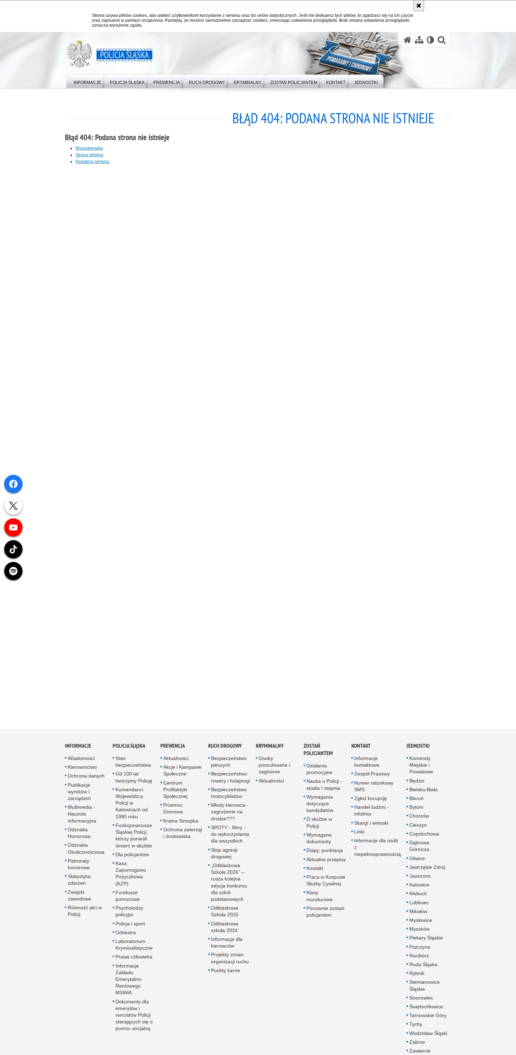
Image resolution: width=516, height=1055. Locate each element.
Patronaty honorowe (79, 867)
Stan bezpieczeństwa (133, 765)
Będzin (416, 784)
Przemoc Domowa (173, 812)
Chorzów (419, 819)
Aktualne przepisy (326, 862)
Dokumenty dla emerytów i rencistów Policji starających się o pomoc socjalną (134, 1018)
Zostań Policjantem (318, 752)
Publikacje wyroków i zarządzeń (79, 794)
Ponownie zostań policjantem (325, 915)
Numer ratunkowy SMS (373, 789)
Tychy (415, 1027)
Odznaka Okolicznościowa (86, 852)
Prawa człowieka (133, 960)
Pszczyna (419, 950)
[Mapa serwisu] (419, 39)
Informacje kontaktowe (366, 765)
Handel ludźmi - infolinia (371, 814)
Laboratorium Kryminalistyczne (134, 948)
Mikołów (418, 914)
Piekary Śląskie (426, 941)
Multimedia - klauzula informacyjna (82, 817)
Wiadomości (81, 761)
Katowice (419, 888)
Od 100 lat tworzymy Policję (133, 780)
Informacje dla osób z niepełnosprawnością (377, 850)
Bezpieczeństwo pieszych (229, 765)
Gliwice (417, 861)
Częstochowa (424, 837)
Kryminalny (270, 749)
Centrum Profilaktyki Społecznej (175, 792)
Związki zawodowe (79, 898)
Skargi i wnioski (371, 826)
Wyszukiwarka (89, 148)
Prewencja (172, 749)
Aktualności (175, 761)
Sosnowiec (421, 1001)
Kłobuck (418, 897)
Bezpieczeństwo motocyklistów (229, 796)
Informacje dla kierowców (227, 945)
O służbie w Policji (319, 826)
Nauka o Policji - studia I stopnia (324, 788)
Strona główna (89, 154)
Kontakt (314, 871)
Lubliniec (419, 906)
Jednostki (418, 749)
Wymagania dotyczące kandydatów (319, 806)
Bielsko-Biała (423, 792)
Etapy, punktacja (324, 854)
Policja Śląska (129, 749)
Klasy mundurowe (319, 899)
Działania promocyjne (319, 772)
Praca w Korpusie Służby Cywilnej (325, 883)
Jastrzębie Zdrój (427, 870)
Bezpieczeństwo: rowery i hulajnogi (230, 780)
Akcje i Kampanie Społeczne (182, 774)
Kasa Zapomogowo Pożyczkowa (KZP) (130, 877)
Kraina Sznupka (180, 824)
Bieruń (416, 801)
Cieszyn (418, 828)
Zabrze (417, 1045)
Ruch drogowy (225, 749)
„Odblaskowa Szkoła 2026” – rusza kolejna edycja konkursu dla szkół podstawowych (229, 885)
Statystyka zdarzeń (79, 883)
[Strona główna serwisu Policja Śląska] (407, 39)
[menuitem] (87, 81)
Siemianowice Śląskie (424, 989)
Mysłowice (420, 923)
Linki (359, 835)
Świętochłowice (426, 1010)
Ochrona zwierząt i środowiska (182, 836)
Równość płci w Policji (85, 914)
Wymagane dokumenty (319, 841)
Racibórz (419, 959)
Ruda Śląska (423, 967)
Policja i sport (130, 927)
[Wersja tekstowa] (430, 39)
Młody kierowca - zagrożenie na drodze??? (230, 815)
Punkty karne (225, 973)
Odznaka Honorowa (79, 836)
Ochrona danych (86, 779)
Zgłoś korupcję (370, 801)
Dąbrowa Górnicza (419, 849)
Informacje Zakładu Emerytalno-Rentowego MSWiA (129, 982)
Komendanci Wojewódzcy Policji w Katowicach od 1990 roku (131, 806)
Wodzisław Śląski (428, 1036)
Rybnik (416, 976)
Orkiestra (125, 935)
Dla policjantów (132, 857)
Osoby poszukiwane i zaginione (274, 768)
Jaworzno (420, 879)
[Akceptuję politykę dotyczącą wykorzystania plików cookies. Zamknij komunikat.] (419, 5)
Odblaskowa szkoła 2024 (224, 930)
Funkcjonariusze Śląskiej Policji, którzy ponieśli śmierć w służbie (133, 839)
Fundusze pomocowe (127, 899)
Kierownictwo (82, 770)
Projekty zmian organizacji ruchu (230, 961)
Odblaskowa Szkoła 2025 (224, 914)
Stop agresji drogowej (224, 856)
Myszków (419, 932)
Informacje (78, 749)
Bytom (416, 810)
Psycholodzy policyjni (129, 914)
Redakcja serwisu (92, 161)
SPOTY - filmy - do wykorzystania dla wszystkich (230, 837)
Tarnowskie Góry (427, 1018)
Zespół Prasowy (372, 777)
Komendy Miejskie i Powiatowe (421, 768)
